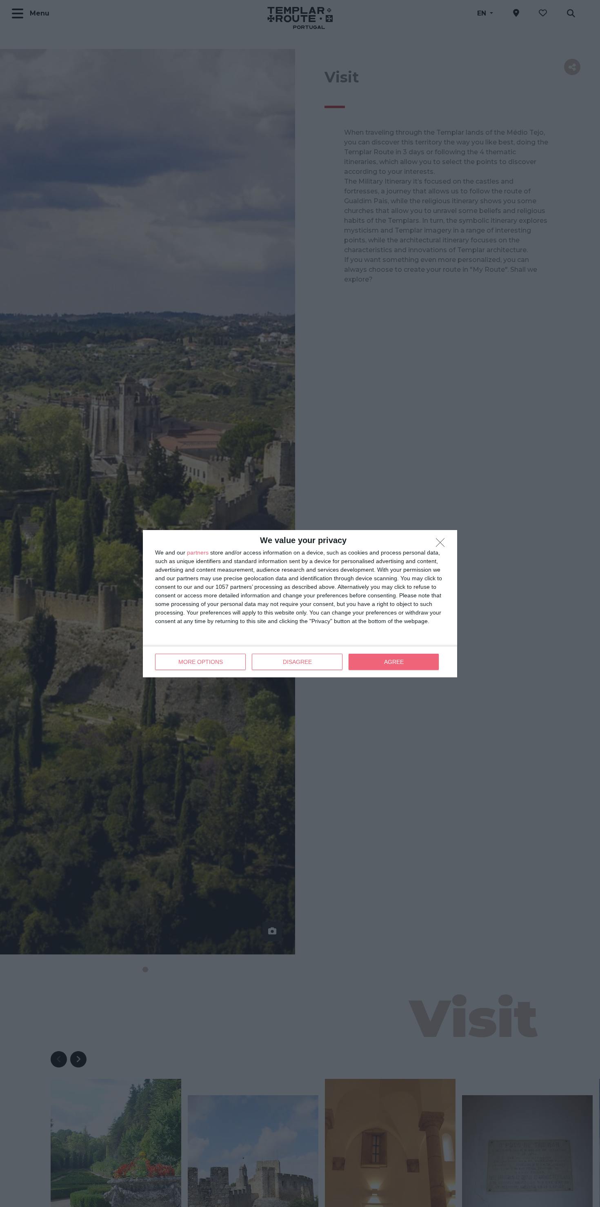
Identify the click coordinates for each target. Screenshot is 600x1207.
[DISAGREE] (442, 544)
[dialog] (300, 603)
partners (198, 552)
